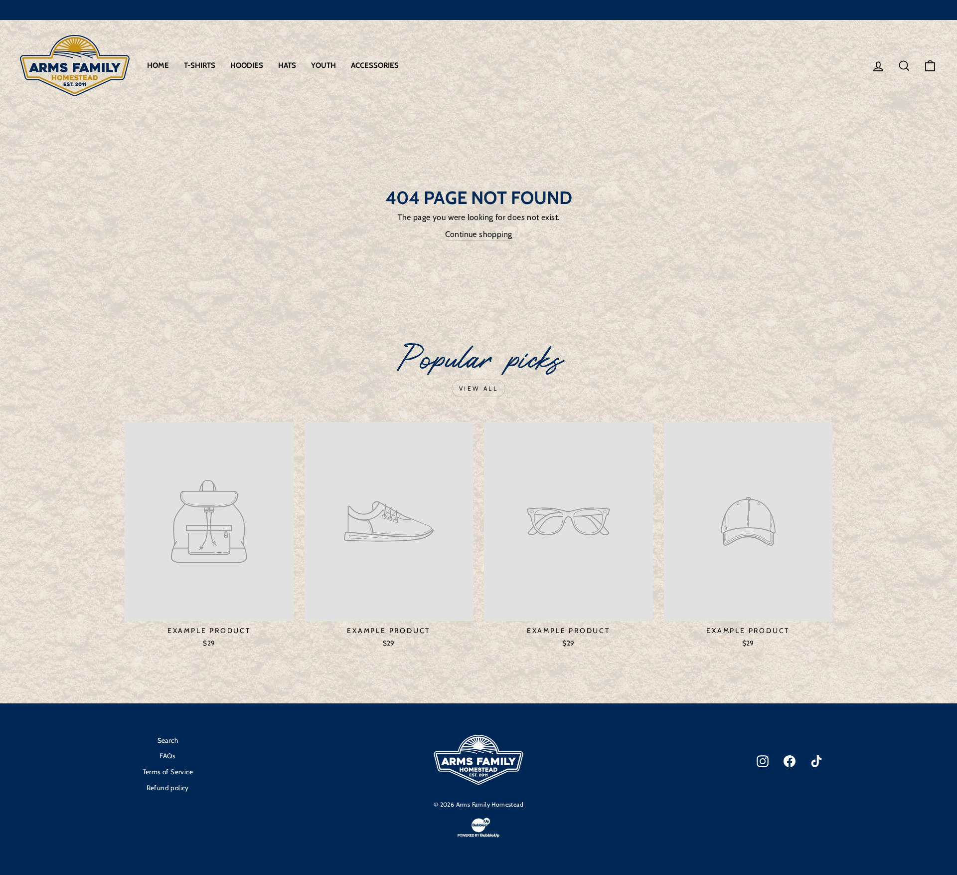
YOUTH (323, 65)
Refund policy (168, 788)
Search (168, 740)
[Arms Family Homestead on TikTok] (816, 761)
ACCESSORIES (375, 65)
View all (478, 388)
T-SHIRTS (199, 65)
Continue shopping (478, 234)
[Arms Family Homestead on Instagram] (763, 761)
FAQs (167, 756)
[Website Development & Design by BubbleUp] (478, 836)
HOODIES (246, 65)
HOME (158, 65)
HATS (287, 65)
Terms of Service (168, 772)
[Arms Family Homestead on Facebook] (790, 761)
